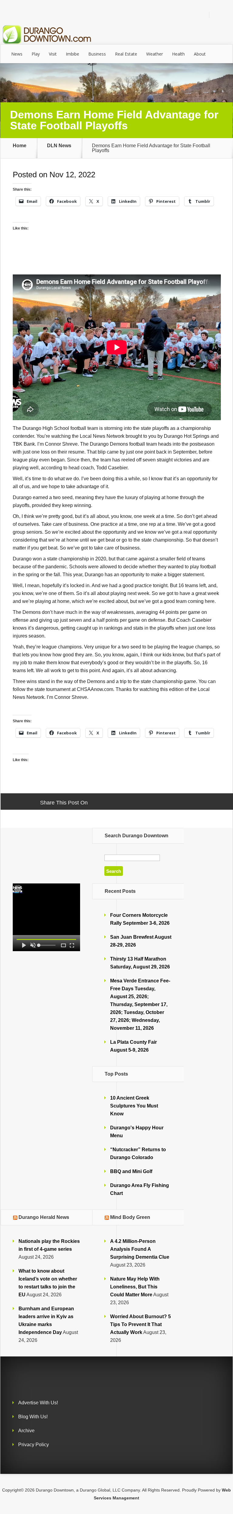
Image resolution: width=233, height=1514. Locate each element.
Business (97, 54)
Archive (26, 1430)
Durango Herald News (44, 1217)
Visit (53, 54)
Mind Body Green (130, 1217)
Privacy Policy (33, 1444)
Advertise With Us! (38, 1402)
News (16, 54)
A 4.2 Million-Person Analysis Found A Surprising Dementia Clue (139, 1249)
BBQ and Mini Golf (131, 1171)
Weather (154, 54)
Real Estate (126, 54)
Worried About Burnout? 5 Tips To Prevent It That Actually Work (140, 1324)
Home (19, 145)
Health (178, 54)
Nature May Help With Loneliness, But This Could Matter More (135, 1286)
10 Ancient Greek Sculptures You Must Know (134, 1105)
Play (36, 54)
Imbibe (72, 54)
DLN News (59, 145)
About (200, 54)
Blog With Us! (33, 1416)
